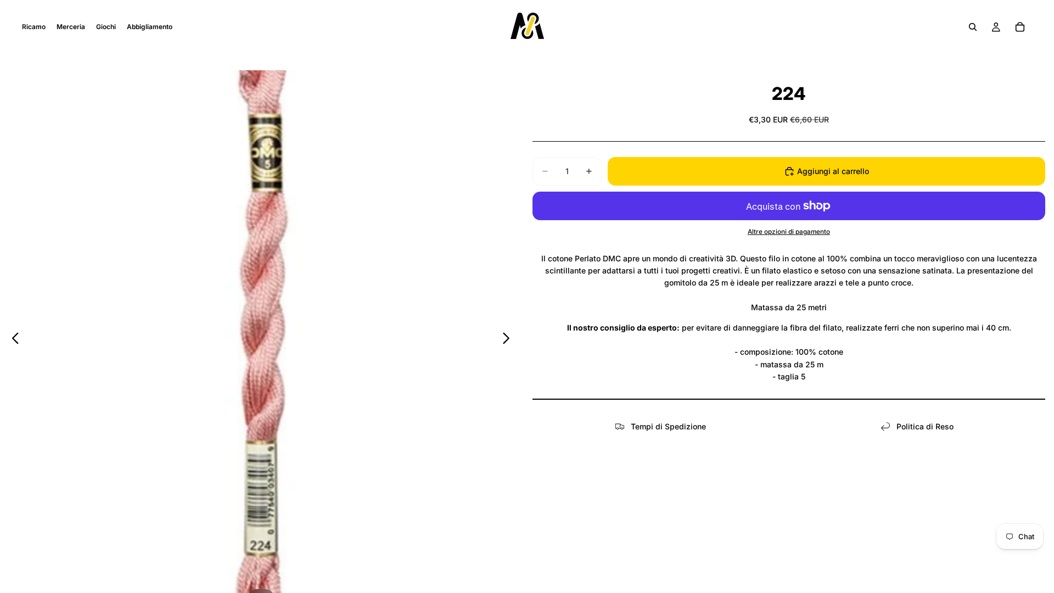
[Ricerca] (973, 27)
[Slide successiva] (509, 340)
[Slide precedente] (12, 340)
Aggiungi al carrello (833, 171)
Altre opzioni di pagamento (789, 232)
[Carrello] (1020, 27)
